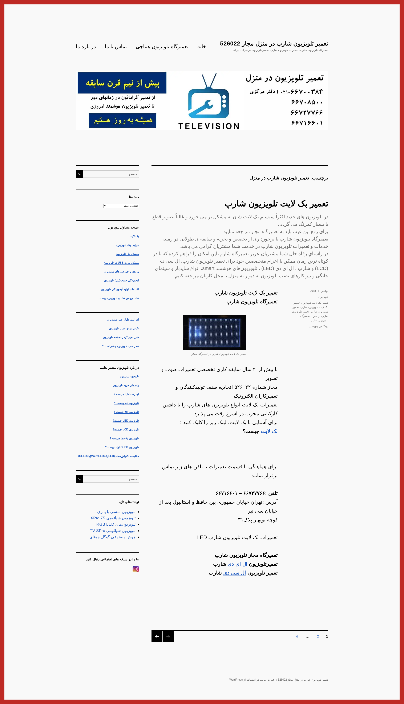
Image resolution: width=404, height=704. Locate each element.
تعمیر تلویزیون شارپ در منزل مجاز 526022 (274, 43)
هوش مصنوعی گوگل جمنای (112, 537)
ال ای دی (237, 564)
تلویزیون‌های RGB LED (116, 524)
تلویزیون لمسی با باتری (116, 511)
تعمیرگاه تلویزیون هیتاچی (162, 46)
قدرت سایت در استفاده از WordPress (251, 679)
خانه (201, 46)
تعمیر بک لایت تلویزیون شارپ (276, 203)
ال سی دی (234, 573)
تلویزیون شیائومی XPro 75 (113, 518)
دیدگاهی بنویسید (318, 326)
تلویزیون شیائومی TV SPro (113, 530)
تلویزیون (323, 296)
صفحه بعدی (157, 636)
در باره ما (86, 46)
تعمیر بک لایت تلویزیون (314, 302)
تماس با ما (116, 46)
